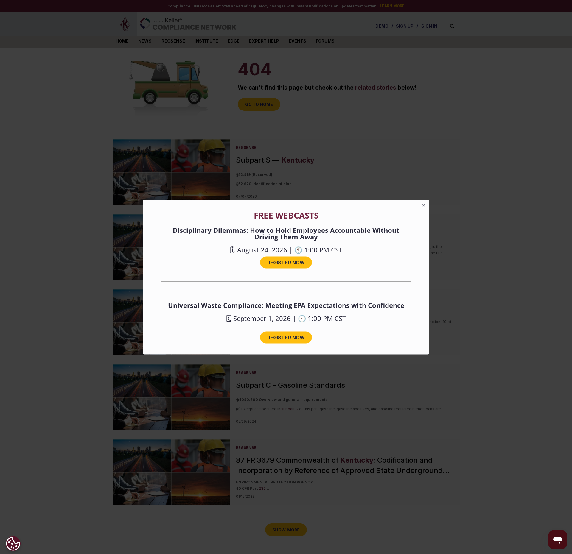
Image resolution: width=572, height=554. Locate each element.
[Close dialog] (423, 205)
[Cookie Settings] (13, 543)
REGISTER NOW (286, 262)
